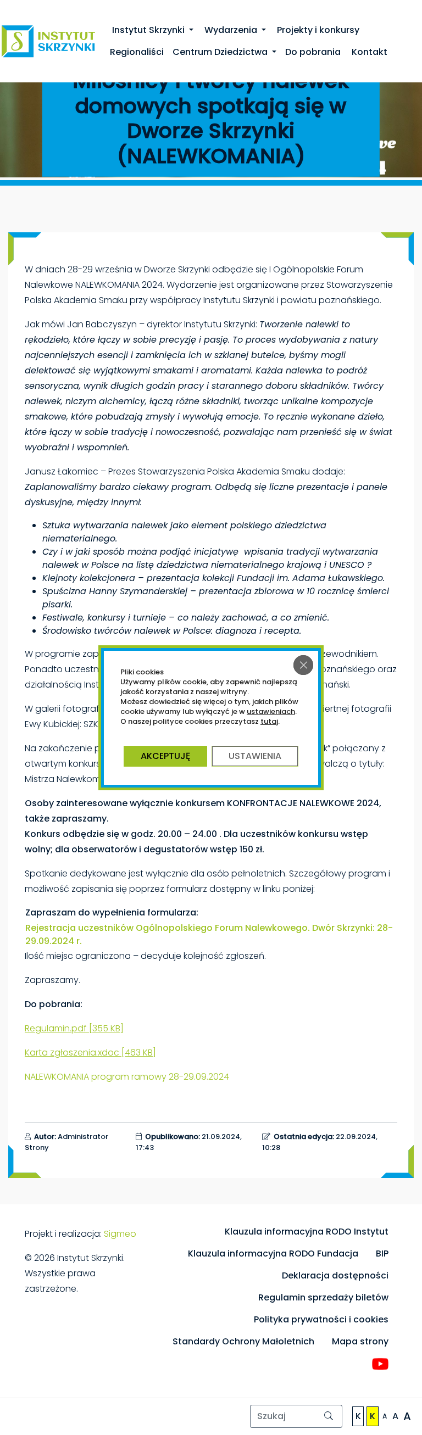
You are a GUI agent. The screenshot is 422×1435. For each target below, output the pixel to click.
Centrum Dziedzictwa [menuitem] (221, 52)
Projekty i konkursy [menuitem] (317, 30)
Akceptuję (165, 756)
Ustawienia (255, 756)
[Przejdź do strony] (48, 40)
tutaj (269, 721)
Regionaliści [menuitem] (137, 52)
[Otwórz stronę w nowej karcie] (380, 1364)
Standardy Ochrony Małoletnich (243, 1341)
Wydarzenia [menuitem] (230, 30)
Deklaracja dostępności (335, 1275)
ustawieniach (271, 712)
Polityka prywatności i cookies (321, 1319)
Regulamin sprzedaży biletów (323, 1297)
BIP (382, 1253)
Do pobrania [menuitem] (313, 52)
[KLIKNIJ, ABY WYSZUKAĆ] (328, 1416)
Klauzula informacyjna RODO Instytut (306, 1231)
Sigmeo (120, 1233)
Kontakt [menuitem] (368, 52)
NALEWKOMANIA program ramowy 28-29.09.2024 (127, 1076)
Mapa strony (360, 1341)
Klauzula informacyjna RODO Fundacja (273, 1253)
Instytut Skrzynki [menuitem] (148, 30)
